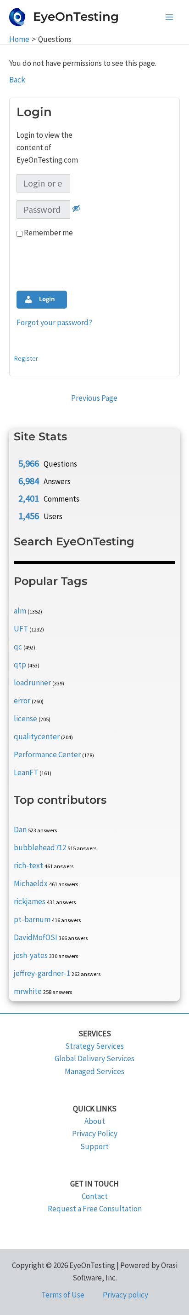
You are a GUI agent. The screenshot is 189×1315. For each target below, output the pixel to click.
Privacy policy (125, 1295)
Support (94, 1146)
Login (46, 299)
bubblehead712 (40, 847)
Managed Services (94, 1071)
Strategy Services (94, 1046)
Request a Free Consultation (95, 1209)
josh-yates (31, 955)
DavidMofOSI (35, 937)
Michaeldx (31, 883)
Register (26, 358)
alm (20, 611)
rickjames (29, 901)
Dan (20, 829)
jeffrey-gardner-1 (42, 973)
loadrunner (32, 683)
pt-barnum (32, 919)
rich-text (28, 865)
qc (18, 647)
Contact (95, 1196)
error (22, 700)
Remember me (47, 233)
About (94, 1121)
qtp (20, 665)
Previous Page (94, 398)
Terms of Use (62, 1295)
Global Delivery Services (94, 1058)
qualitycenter (37, 736)
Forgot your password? (54, 322)
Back (17, 80)
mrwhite (28, 991)
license (25, 718)
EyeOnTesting (76, 16)
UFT (21, 629)
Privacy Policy (94, 1133)
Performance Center (47, 754)
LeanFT (26, 772)
